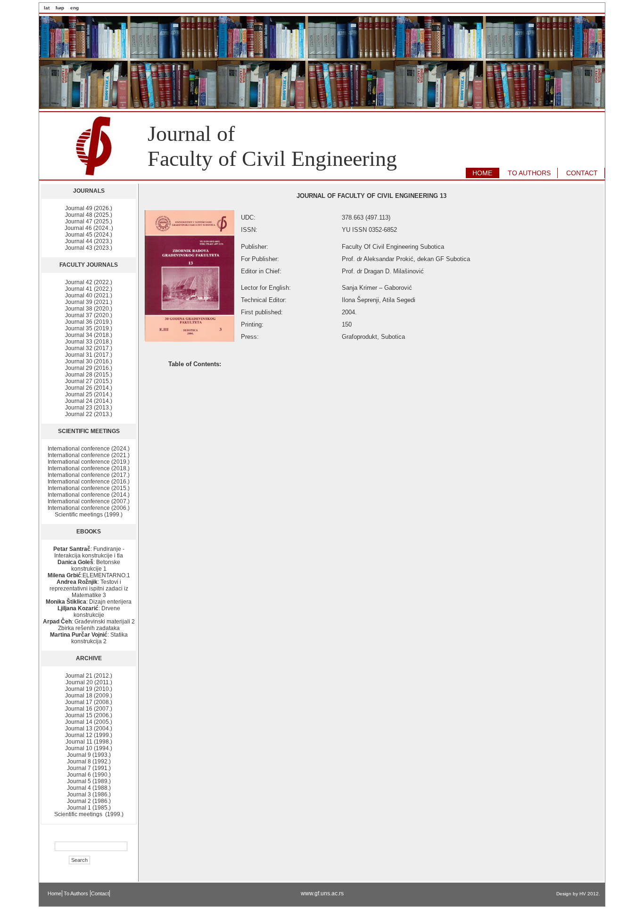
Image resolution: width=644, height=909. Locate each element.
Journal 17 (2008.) (88, 702)
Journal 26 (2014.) (88, 388)
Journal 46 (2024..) (89, 228)
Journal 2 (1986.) (89, 801)
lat (47, 7)
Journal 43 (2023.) (88, 248)
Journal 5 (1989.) (89, 781)
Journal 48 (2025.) (88, 215)
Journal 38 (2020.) (88, 308)
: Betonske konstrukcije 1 (89, 565)
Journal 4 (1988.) (89, 788)
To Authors (77, 893)
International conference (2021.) (89, 455)
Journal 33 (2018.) (88, 341)
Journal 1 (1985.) (89, 807)
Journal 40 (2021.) (88, 295)
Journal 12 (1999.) (88, 735)
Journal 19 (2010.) (88, 689)
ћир (60, 7)
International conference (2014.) (89, 494)
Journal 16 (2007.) (88, 708)
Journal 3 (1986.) (89, 794)
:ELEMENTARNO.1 (89, 575)
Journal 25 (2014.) (88, 394)
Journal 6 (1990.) (89, 774)
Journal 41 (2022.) (88, 289)
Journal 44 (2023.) (88, 241)
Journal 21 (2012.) (88, 675)
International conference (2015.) (89, 488)
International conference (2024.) (89, 448)
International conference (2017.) (89, 475)
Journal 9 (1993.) (89, 755)
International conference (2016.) (89, 481)
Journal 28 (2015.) (88, 374)
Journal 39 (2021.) (88, 302)
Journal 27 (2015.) (88, 381)
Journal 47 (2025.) (88, 221)
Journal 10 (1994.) (88, 748)
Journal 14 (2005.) (88, 722)
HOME (482, 173)
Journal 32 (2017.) (88, 348)
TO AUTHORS (529, 173)
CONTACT (582, 173)
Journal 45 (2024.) (88, 234)
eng (74, 7)
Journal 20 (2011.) (89, 682)
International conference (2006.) (89, 508)
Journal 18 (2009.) (88, 695)
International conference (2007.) (89, 501)
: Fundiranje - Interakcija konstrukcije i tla (88, 552)
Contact (100, 893)
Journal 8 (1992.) (89, 761)
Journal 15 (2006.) (88, 715)
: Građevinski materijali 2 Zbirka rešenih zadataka (89, 624)
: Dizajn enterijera (89, 601)
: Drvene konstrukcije (89, 611)
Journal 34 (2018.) (88, 335)
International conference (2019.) (89, 462)
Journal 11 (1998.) (89, 741)
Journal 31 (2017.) (88, 355)
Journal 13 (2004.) (88, 728)
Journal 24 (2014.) (88, 401)
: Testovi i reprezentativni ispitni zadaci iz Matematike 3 (89, 588)
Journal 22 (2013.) (88, 414)
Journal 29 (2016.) (88, 368)
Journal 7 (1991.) (89, 768)
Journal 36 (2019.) (88, 322)
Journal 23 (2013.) (88, 407)
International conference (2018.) (89, 468)
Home (54, 893)
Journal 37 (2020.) (88, 315)
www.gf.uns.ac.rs (322, 893)
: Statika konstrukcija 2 (89, 638)
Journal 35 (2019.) (88, 328)
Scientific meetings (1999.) (89, 514)
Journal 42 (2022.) (88, 282)
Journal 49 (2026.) (88, 208)
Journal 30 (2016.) (88, 361)
